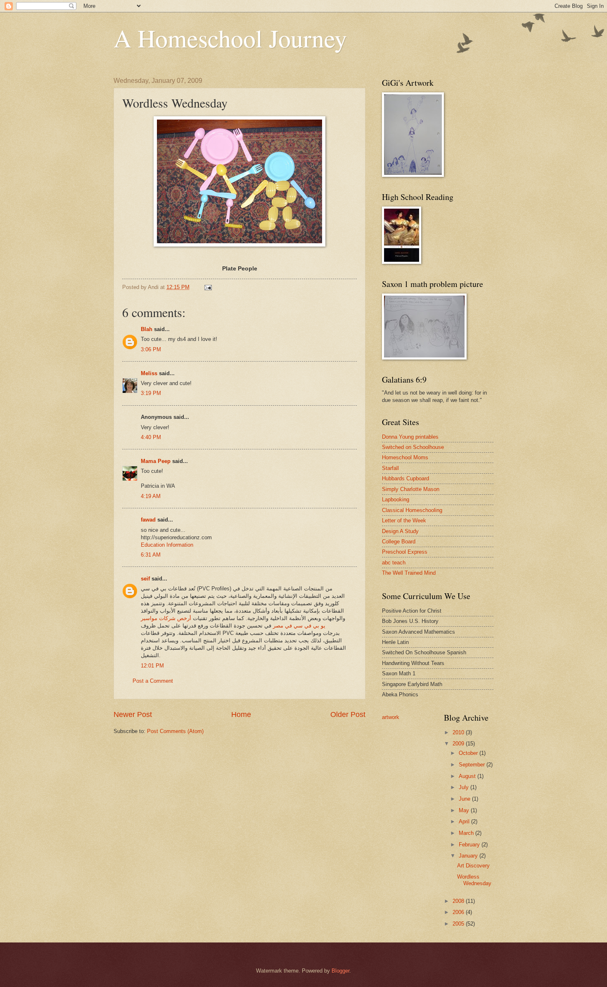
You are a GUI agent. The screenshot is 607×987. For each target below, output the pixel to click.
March (467, 833)
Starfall (390, 468)
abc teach (393, 562)
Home (241, 714)
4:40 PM (151, 437)
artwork (390, 717)
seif (145, 579)
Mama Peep (156, 461)
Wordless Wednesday (474, 880)
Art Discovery (473, 865)
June (465, 799)
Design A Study (400, 531)
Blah (146, 329)
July (464, 787)
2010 (459, 732)
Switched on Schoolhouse (413, 447)
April (465, 821)
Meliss (149, 373)
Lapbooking (395, 499)
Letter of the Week (404, 520)
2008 (459, 901)
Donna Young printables (410, 437)
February (470, 844)
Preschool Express (404, 552)
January (469, 856)
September (472, 764)
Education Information (167, 545)
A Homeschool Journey (230, 37)
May (465, 810)
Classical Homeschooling (412, 510)
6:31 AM (151, 555)
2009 (459, 743)
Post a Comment (153, 681)
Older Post (347, 714)
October (469, 753)
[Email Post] (207, 287)
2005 (459, 924)
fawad (148, 520)
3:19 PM (151, 393)
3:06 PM (151, 349)
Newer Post (133, 714)
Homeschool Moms (405, 457)
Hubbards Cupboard (405, 478)
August (468, 776)
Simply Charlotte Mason (410, 489)
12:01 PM (152, 666)
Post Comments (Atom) (175, 731)
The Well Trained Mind (409, 573)
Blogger (340, 971)
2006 (459, 912)
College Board (398, 541)
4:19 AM (151, 496)
